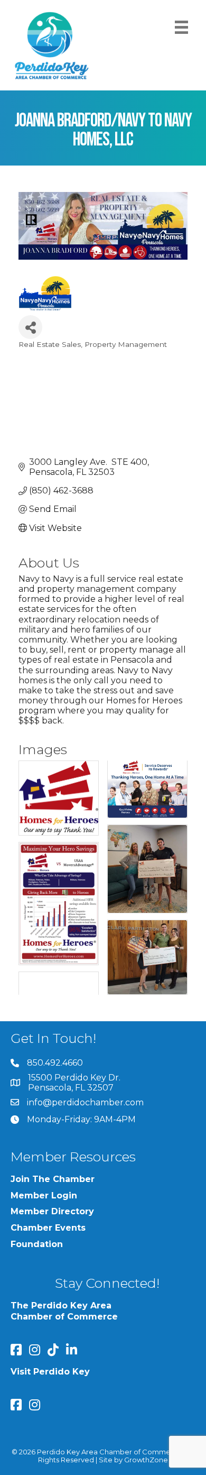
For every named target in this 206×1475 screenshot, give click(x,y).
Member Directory (52, 1211)
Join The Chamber (53, 1179)
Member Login (44, 1195)
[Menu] (181, 27)
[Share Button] (30, 327)
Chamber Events (48, 1228)
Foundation (37, 1244)
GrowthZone (146, 1459)
